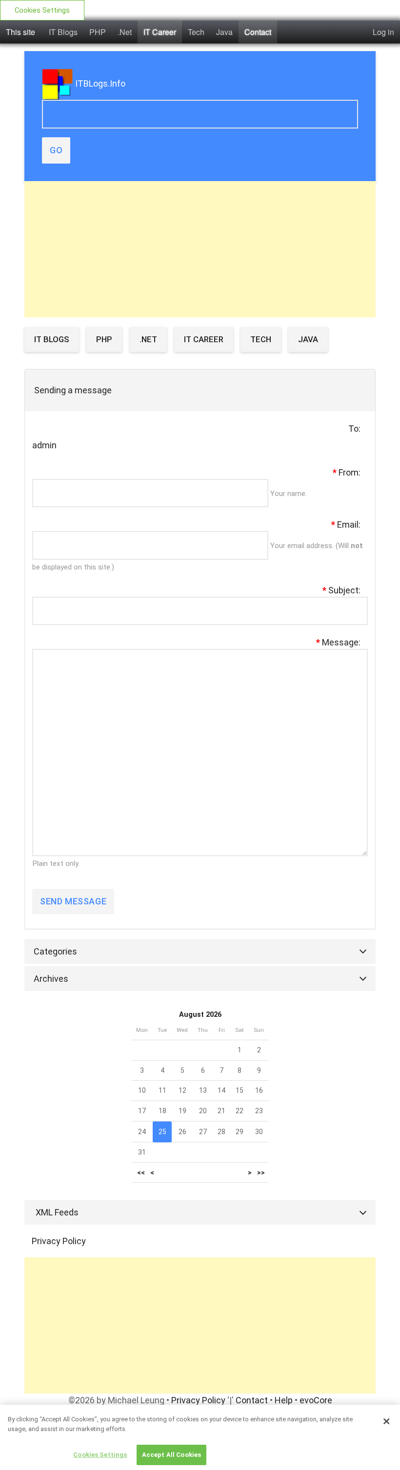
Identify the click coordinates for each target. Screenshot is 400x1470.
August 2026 (200, 1015)
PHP (97, 31)
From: (346, 472)
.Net (125, 31)
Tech (196, 31)
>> (261, 1173)
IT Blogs (63, 31)
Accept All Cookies (171, 1454)
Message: (338, 642)
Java (224, 31)
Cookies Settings (42, 10)
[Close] (386, 1421)
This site (20, 31)
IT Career (159, 31)
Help (284, 1400)
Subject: (341, 590)
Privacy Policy (59, 1241)
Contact (257, 31)
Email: (345, 524)
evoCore (316, 1400)
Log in (383, 31)
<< (141, 1173)
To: (354, 428)
